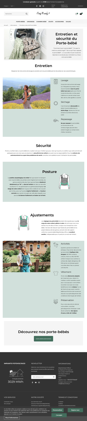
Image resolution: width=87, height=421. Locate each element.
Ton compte (7, 403)
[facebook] (36, 6)
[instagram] (43, 6)
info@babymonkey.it (64, 383)
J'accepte (59, 415)
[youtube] (40, 6)
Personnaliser (57, 410)
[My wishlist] (76, 14)
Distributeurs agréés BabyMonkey (40, 405)
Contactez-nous (8, 401)
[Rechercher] (27, 14)
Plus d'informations (11, 417)
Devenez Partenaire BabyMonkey (40, 403)
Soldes (68, 21)
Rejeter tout (75, 410)
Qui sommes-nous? (36, 401)
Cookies (60, 403)
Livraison (60, 401)
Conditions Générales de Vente (66, 405)
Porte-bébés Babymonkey (43, 338)
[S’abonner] (54, 377)
